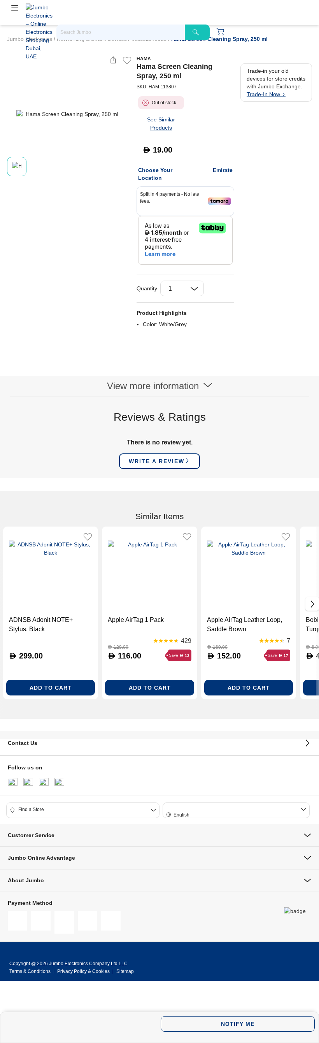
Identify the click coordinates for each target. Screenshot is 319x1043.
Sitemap (125, 971)
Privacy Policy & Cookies (83, 971)
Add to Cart (51, 688)
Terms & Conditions (30, 971)
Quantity (147, 288)
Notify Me (237, 1024)
